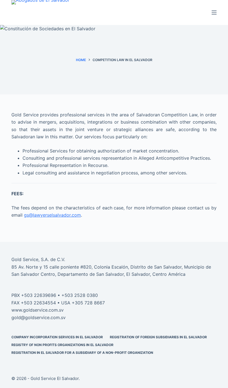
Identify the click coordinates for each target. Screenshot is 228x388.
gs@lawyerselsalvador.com (52, 215)
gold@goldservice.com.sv (38, 317)
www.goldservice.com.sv (37, 310)
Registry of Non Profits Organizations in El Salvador (62, 345)
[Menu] (214, 12)
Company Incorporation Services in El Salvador (57, 337)
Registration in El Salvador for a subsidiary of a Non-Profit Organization (82, 353)
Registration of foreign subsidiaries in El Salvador (158, 337)
